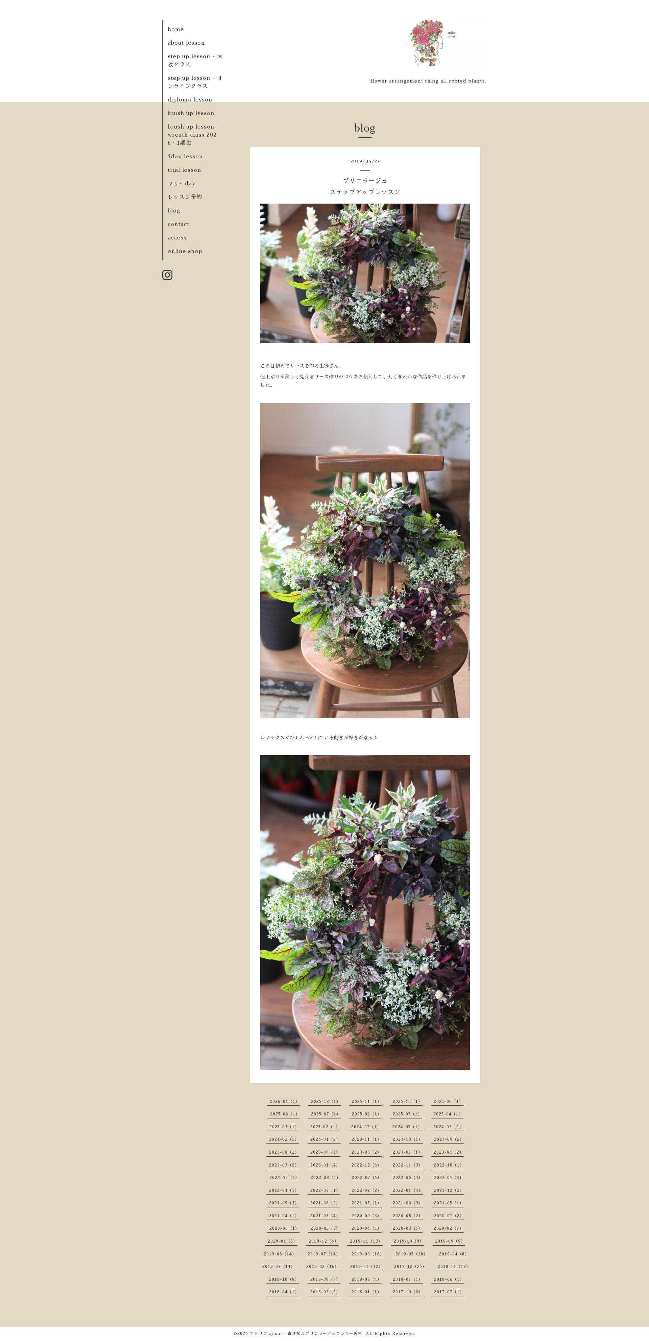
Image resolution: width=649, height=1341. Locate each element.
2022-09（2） (284, 1178)
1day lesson (185, 156)
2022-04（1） (284, 1190)
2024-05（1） (407, 1127)
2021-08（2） (325, 1203)
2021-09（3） (284, 1203)
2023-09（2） (449, 1139)
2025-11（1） (367, 1102)
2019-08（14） (280, 1254)
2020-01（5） (282, 1241)
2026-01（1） (285, 1102)
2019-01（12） (366, 1267)
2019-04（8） (454, 1254)
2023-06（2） (367, 1152)
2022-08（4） (326, 1178)
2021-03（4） (325, 1216)
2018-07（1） (408, 1279)
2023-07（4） (325, 1152)
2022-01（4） (408, 1190)
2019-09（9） (450, 1241)
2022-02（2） (367, 1190)
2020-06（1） (284, 1228)
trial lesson (184, 170)
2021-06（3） (408, 1203)
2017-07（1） (449, 1292)
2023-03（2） (284, 1165)
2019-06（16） (368, 1254)
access (177, 237)
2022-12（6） (367, 1165)
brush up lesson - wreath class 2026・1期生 (193, 135)
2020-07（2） (449, 1216)
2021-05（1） (449, 1203)
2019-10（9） (409, 1241)
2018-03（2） (325, 1292)
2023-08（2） (284, 1152)
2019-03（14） (278, 1267)
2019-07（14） (324, 1254)
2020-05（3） (325, 1228)
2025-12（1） (326, 1102)
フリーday (182, 183)
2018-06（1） (449, 1279)
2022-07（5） (367, 1178)
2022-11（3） (408, 1165)
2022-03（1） (325, 1190)
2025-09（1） (448, 1102)
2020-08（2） (408, 1216)
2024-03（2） (448, 1127)
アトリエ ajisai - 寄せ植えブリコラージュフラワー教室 (306, 1334)
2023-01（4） (325, 1165)
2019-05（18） (411, 1254)
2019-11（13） (366, 1241)
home (176, 29)
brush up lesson (191, 113)
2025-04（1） (448, 1114)
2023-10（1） (408, 1139)
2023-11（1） (367, 1139)
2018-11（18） (454, 1267)
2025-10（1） (408, 1102)
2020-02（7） (449, 1228)
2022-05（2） (449, 1178)
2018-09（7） (325, 1279)
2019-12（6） (324, 1241)
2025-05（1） (407, 1114)
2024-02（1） (284, 1139)
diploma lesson (190, 99)
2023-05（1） (408, 1152)
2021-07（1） (367, 1203)
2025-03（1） (284, 1127)
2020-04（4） (367, 1228)
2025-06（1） (367, 1114)
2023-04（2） (449, 1152)
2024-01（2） (325, 1139)
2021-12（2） (449, 1190)
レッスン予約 (185, 197)
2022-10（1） (449, 1165)
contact (178, 224)
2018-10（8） (284, 1279)
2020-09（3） (367, 1216)
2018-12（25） (410, 1267)
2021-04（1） (284, 1216)
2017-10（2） (408, 1292)
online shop (185, 251)
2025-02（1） (325, 1127)
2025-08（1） (285, 1114)
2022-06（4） (408, 1178)
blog (174, 210)
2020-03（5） (408, 1228)
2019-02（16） (322, 1267)
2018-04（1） (284, 1292)
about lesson (186, 43)
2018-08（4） (367, 1279)
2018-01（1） (367, 1292)
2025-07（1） (326, 1114)
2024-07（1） (366, 1127)
